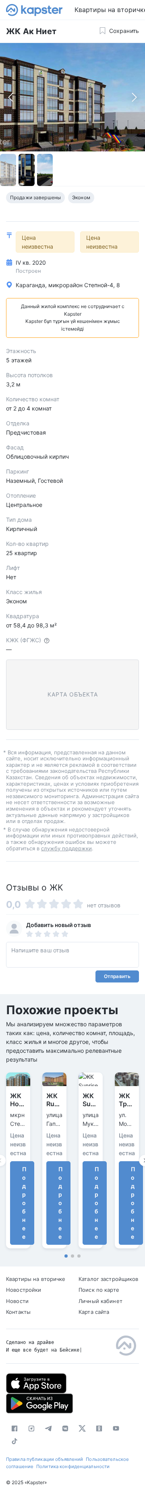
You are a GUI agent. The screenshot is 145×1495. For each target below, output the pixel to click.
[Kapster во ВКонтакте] (65, 1428)
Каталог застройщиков (109, 1279)
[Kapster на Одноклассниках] (99, 1428)
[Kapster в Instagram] (31, 1428)
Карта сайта (94, 1312)
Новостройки (23, 1290)
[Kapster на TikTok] (14, 1441)
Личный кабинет (100, 1301)
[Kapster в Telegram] (48, 1428)
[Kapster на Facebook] (14, 1428)
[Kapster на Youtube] (116, 1428)
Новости (17, 1301)
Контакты (18, 1312)
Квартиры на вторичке (36, 1279)
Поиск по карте (99, 1290)
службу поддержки (66, 848)
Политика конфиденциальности (73, 1466)
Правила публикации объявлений (44, 1459)
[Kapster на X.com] (82, 1428)
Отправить (117, 976)
